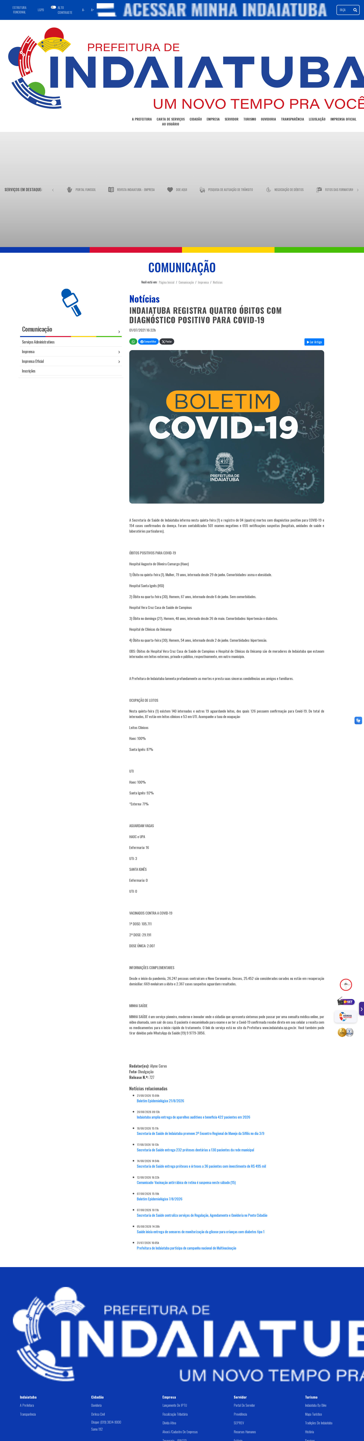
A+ (92, 10)
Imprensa (203, 282)
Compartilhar (150, 341)
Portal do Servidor (244, 1405)
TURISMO (249, 119)
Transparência (28, 1414)
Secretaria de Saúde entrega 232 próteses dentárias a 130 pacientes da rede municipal (195, 1149)
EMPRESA (213, 119)
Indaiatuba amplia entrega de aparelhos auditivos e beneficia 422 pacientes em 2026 (193, 1117)
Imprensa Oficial (33, 361)
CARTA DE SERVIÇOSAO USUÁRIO (171, 121)
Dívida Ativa (169, 1422)
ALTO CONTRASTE (65, 10)
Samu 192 (97, 1429)
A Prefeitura (27, 1405)
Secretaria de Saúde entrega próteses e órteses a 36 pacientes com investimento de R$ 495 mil (201, 1166)
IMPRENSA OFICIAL (343, 119)
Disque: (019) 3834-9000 (106, 1422)
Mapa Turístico (313, 1414)
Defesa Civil (98, 1414)
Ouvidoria (96, 1405)
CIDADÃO (196, 119)
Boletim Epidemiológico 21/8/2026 (160, 1100)
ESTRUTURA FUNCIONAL (19, 9)
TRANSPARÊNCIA (292, 119)
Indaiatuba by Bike (315, 1405)
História (309, 1431)
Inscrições (28, 371)
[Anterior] (53, 189)
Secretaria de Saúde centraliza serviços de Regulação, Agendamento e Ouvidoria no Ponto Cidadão (202, 1215)
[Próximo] (357, 189)
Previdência (240, 1414)
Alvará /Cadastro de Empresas (180, 1431)
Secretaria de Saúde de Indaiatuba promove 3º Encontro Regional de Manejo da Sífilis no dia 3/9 (200, 1133)
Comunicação (186, 282)
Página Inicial (166, 282)
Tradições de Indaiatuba (318, 1422)
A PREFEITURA (142, 119)
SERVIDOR (231, 119)
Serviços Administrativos (38, 342)
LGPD (41, 10)
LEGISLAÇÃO (317, 119)
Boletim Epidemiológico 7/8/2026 (159, 1199)
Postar (168, 341)
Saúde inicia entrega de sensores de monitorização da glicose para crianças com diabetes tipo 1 (200, 1231)
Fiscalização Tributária (175, 1414)
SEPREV (239, 1422)
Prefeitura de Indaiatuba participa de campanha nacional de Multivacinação (186, 1248)
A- (83, 10)
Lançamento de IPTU (174, 1405)
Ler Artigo (315, 342)
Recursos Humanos (245, 1431)
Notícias (218, 282)
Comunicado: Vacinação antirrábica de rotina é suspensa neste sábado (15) (186, 1182)
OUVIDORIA (268, 119)
